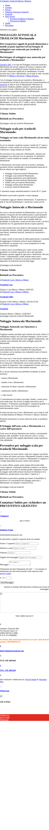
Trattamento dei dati (8, 569)
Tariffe (7, 23)
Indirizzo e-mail (6, 548)
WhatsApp (4, 691)
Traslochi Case (6, 285)
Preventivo (9, 25)
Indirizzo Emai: (6, 530)
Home (7, 5)
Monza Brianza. (32, 76)
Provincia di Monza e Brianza (22, 19)
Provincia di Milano (18, 21)
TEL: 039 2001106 (8, 670)
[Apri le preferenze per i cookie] (19, 739)
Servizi (8, 10)
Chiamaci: (4, 516)
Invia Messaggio (7, 582)
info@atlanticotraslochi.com (12, 651)
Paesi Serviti (10, 16)
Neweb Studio (31, 679)
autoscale (3, 84)
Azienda (8, 7)
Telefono (3, 553)
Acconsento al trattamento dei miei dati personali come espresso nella (23, 571)
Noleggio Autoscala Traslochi (17, 12)
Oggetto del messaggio (9, 557)
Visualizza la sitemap (24, 620)
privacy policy (5, 573)
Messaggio (4, 564)
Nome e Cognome (7, 543)
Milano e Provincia (16, 76)
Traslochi (8, 14)
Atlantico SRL (5, 65)
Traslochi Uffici (6, 297)
